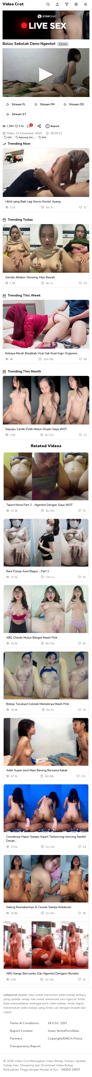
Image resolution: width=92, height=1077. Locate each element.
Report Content (21, 1031)
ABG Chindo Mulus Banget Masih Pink (31, 638)
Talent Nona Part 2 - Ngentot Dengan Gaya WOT (39, 505)
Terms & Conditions (24, 1023)
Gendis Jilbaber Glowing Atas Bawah (30, 277)
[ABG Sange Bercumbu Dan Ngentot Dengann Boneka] (46, 945)
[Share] (39, 126)
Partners (16, 1039)
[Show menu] (85, 4)
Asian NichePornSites (63, 1031)
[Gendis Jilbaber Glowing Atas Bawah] (46, 248)
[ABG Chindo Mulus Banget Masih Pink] (46, 609)
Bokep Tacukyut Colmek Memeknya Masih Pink (37, 704)
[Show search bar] (48, 4)
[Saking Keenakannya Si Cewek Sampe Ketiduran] (46, 879)
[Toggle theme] (76, 4)
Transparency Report (25, 1046)
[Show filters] (67, 4)
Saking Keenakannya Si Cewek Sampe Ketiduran (38, 907)
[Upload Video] (57, 4)
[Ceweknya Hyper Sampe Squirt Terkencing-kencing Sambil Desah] (46, 808)
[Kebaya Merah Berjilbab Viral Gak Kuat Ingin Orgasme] (46, 324)
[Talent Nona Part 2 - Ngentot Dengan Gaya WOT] (46, 476)
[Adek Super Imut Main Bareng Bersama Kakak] (46, 742)
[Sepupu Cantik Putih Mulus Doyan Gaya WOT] (46, 400)
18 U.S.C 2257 (57, 1023)
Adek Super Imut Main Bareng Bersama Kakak (36, 770)
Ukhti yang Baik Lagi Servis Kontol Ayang (33, 202)
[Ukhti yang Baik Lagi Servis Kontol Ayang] (46, 172)
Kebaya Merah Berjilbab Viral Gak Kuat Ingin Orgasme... (42, 353)
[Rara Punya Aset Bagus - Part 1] (46, 543)
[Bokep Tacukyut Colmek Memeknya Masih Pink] (46, 675)
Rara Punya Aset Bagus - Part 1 (27, 571)
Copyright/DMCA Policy (65, 1039)
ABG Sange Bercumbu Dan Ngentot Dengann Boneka (42, 973)
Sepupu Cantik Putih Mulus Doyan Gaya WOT (36, 429)
